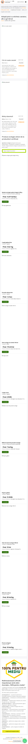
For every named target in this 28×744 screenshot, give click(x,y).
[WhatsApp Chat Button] (25, 741)
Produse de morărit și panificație (13, 193)
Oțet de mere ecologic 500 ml (10, 543)
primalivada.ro (5, 700)
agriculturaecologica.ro (7, 703)
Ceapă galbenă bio (7, 242)
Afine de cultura (6, 593)
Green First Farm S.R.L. (15, 348)
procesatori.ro (5, 709)
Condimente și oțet (11, 544)
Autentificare (21, 1)
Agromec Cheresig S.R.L (16, 549)
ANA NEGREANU (10, 75)
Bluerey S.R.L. (13, 599)
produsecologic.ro (6, 706)
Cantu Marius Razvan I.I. (16, 298)
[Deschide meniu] (25, 1)
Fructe (8, 594)
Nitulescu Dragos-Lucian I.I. (16, 649)
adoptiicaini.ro (5, 721)
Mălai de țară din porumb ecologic (11, 442)
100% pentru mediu (9, 2)
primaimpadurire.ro (6, 694)
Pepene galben (6, 492)
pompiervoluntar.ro (6, 726)
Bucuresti (21, 62)
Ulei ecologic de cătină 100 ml (10, 342)
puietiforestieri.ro (5, 697)
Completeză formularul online (12, 731)
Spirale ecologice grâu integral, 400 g (12, 192)
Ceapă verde (5, 392)
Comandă (5, 201)
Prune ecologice (6, 643)
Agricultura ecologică (6, 143)
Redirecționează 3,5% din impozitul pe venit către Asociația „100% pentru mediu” (13, 683)
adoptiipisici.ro (5, 724)
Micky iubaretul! (7, 116)
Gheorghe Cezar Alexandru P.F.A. (18, 399)
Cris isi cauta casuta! (9, 60)
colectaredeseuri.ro (6, 713)
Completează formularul (15, 9)
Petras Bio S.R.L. (14, 198)
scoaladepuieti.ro (5, 716)
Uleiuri (8, 344)
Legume (8, 244)
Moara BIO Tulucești (15, 449)
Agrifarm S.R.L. (14, 248)
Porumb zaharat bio (7, 292)
